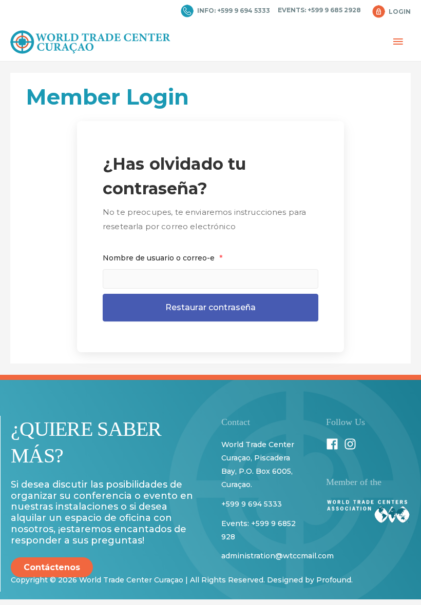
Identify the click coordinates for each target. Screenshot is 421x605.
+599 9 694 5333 (251, 504)
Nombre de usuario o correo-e (162, 258)
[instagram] (352, 444)
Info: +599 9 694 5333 (233, 10)
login (400, 11)
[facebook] (334, 444)
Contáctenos (52, 567)
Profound (333, 579)
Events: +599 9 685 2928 (319, 10)
